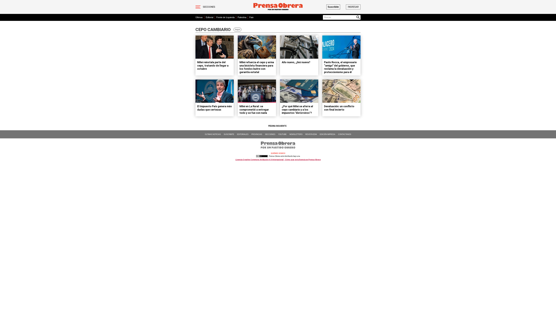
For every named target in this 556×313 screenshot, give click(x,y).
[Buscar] (358, 17)
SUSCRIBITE (229, 134)
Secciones (209, 7)
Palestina (242, 17)
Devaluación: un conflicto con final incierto (339, 108)
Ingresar (353, 7)
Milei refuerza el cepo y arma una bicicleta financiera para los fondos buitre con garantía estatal (256, 67)
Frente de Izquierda (225, 17)
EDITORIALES (242, 134)
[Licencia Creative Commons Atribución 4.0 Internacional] (262, 156)
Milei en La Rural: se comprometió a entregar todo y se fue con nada (254, 109)
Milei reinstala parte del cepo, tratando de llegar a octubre (212, 65)
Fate (251, 17)
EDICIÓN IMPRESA (327, 134)
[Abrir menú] (198, 7)
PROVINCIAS (256, 134)
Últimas (199, 17)
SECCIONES (270, 134)
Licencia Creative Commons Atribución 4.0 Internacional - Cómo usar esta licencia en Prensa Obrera (278, 160)
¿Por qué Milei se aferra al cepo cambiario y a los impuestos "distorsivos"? (297, 109)
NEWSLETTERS (295, 134)
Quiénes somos (278, 153)
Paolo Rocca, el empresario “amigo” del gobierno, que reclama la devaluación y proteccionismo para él (340, 67)
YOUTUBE (282, 134)
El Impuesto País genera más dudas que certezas (214, 108)
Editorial (209, 17)
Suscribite (333, 7)
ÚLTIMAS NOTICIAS (213, 134)
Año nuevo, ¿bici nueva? (296, 62)
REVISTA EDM (311, 134)
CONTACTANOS (344, 134)
